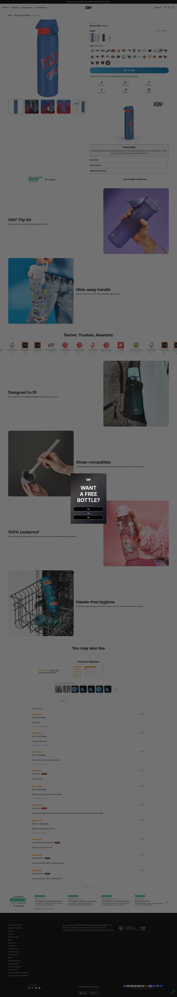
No (88, 517)
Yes (88, 509)
